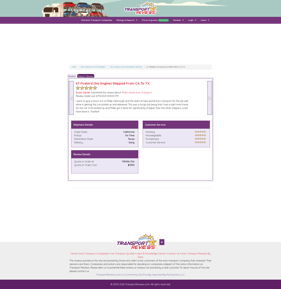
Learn (203, 20)
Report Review (86, 76)
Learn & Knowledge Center (150, 253)
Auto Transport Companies (93, 253)
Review (72, 76)
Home (74, 253)
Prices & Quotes (155, 20)
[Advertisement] (140, 44)
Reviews (177, 20)
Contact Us (173, 253)
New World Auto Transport (137, 92)
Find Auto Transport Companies (96, 20)
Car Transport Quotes (122, 253)
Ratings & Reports (125, 20)
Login (190, 20)
